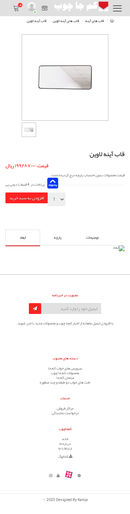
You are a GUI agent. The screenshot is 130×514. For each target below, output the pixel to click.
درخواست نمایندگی (65, 413)
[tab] (92, 237)
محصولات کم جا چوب (65, 373)
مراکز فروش (65, 408)
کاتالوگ (63, 456)
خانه (65, 439)
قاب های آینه (94, 21)
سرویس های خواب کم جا (65, 368)
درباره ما (65, 443)
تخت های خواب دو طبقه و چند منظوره (65, 382)
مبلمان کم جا (65, 377)
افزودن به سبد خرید (26, 198)
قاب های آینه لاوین (66, 21)
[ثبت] (35, 308)
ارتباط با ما (65, 448)
